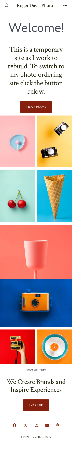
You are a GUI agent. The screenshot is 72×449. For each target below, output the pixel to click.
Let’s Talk (36, 405)
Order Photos (36, 107)
